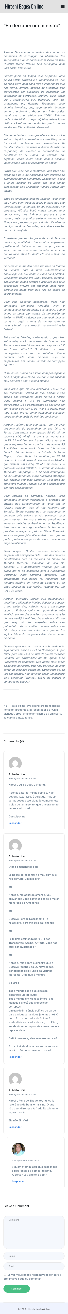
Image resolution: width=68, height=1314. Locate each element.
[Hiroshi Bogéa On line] (24, 6)
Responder (15, 823)
